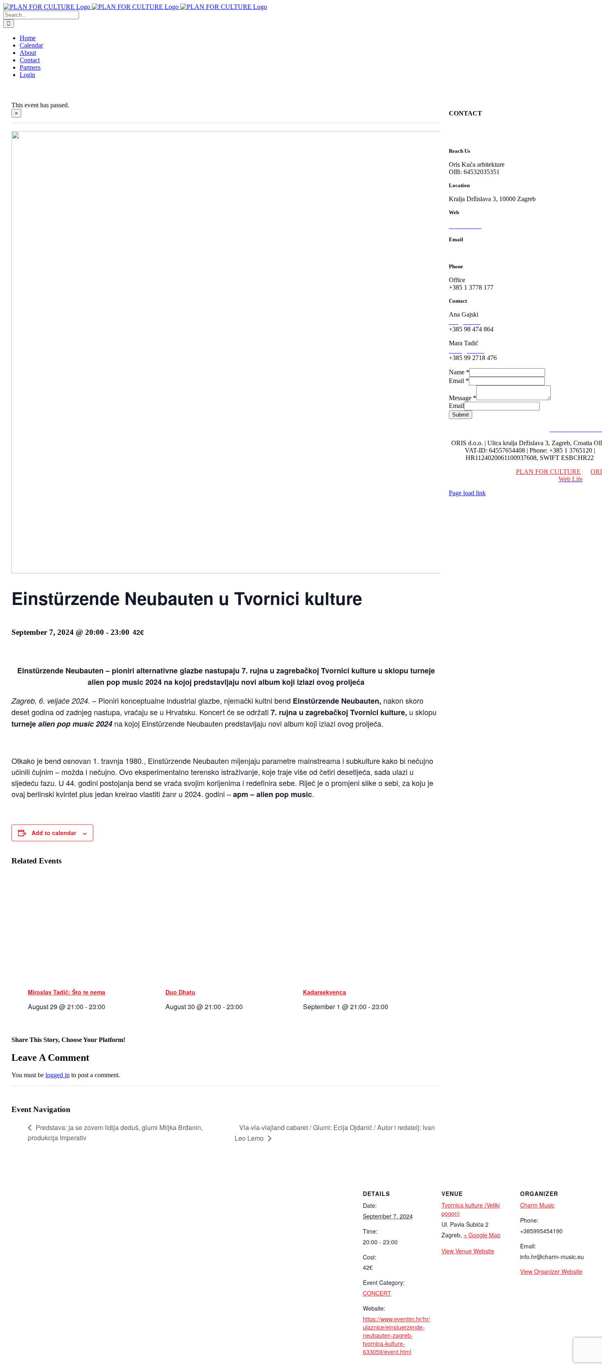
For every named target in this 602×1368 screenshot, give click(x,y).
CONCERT (377, 1293)
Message (462, 397)
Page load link (467, 492)
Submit (460, 415)
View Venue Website (467, 1251)
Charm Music (537, 1205)
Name (459, 372)
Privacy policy (526, 429)
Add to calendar (54, 833)
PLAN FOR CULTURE (548, 471)
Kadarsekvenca (324, 992)
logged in (57, 1074)
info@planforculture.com (481, 252)
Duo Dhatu (180, 992)
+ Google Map (482, 1235)
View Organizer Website (551, 1271)
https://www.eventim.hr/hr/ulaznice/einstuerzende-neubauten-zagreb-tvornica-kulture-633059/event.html (396, 1335)
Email (459, 380)
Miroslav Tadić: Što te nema (66, 992)
